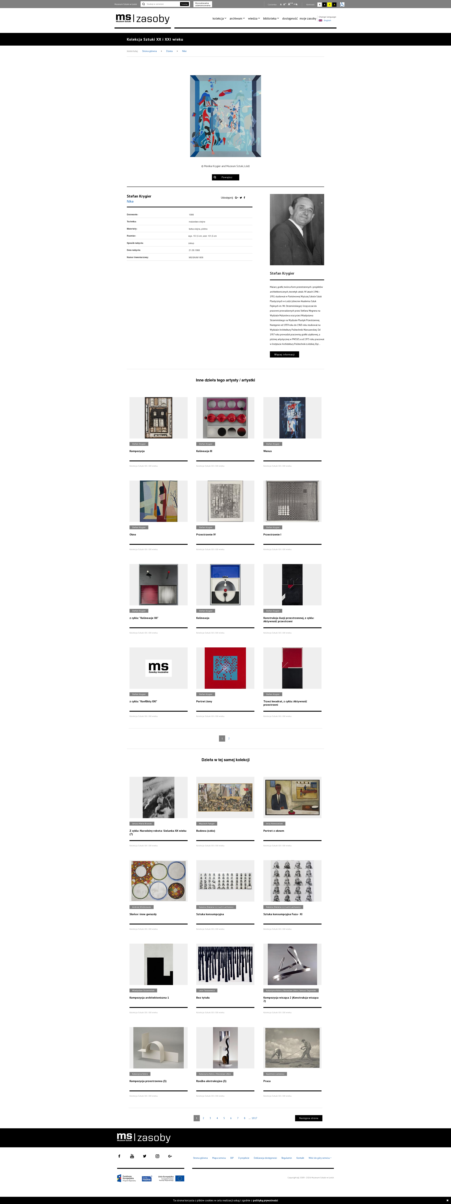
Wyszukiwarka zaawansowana (202, 4)
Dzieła (169, 51)
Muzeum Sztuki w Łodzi (126, 4)
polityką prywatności (265, 1200)
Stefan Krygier (139, 196)
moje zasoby (308, 18)
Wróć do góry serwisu (320, 1158)
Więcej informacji (284, 354)
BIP (232, 1157)
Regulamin (287, 1157)
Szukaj (184, 4)
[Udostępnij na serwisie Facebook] (244, 197)
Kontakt (300, 1157)
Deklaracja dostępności (265, 1157)
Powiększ (227, 177)
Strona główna (149, 51)
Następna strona (308, 1118)
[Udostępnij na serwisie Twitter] (241, 197)
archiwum (236, 18)
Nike (184, 51)
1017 (254, 1118)
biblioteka (269, 18)
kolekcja (218, 18)
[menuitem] (220, 18)
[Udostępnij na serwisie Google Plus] (237, 197)
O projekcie (243, 1157)
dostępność (290, 18)
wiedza (252, 18)
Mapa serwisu (219, 1157)
